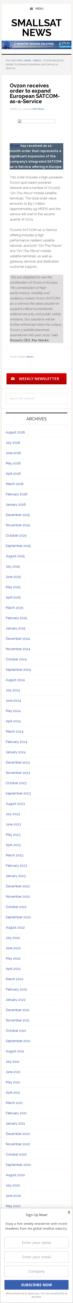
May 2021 (13, 1082)
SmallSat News (36, 27)
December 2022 (18, 886)
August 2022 (15, 927)
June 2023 (13, 824)
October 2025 (16, 535)
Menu (39, 8)
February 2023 (16, 866)
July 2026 (13, 443)
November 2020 (18, 1144)
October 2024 (16, 659)
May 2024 (13, 711)
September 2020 (18, 1165)
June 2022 (13, 948)
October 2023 (16, 783)
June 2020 (13, 1196)
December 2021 (17, 1010)
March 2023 (14, 855)
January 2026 (16, 504)
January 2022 (16, 1000)
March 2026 (15, 484)
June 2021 (13, 1072)
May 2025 (13, 587)
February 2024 (16, 742)
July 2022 (13, 938)
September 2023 (18, 793)
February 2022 (16, 989)
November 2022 (18, 896)
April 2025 (13, 597)
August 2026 (15, 432)
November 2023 (18, 773)
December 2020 (18, 1134)
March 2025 (14, 608)
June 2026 (13, 453)
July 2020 (13, 1185)
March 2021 (14, 1103)
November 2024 (18, 649)
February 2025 (16, 618)
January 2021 (15, 1123)
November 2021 (18, 1020)
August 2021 (15, 1051)
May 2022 (13, 958)
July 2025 (13, 566)
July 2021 (12, 1062)
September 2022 (18, 917)
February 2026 (16, 494)
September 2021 (18, 1041)
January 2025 (16, 628)
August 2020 (15, 1175)
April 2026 (13, 474)
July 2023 (13, 814)
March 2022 (14, 979)
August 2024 (15, 680)
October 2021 (16, 1031)
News (30, 356)
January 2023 (16, 876)
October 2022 (16, 907)
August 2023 (15, 804)
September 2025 (18, 546)
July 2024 (13, 690)
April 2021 (13, 1092)
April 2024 (13, 721)
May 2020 (13, 1206)
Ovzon (15, 146)
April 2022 (13, 969)
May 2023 (13, 835)
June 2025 (13, 577)
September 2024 (18, 670)
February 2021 (16, 1113)
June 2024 (13, 700)
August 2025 (15, 556)
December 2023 (18, 762)
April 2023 (13, 845)
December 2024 (18, 639)
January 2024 (16, 752)
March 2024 (15, 731)
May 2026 (13, 463)
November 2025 (18, 525)
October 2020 (16, 1154)
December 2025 (18, 515)
